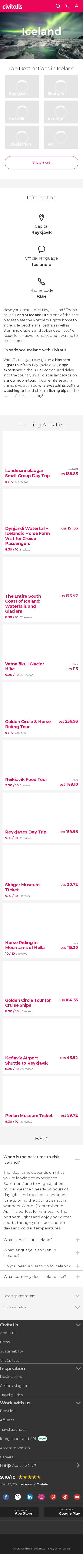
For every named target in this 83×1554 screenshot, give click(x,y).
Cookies (66, 1548)
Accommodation (15, 1448)
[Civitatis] (12, 6)
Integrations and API (18, 1439)
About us (8, 1333)
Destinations (11, 1376)
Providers (8, 1411)
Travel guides (11, 1395)
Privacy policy (54, 1548)
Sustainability (11, 1351)
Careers (6, 1457)
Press (5, 1342)
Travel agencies (13, 1429)
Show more (41, 162)
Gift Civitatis (10, 1360)
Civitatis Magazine (15, 1386)
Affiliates (7, 1420)
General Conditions (22, 1548)
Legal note (39, 1548)
